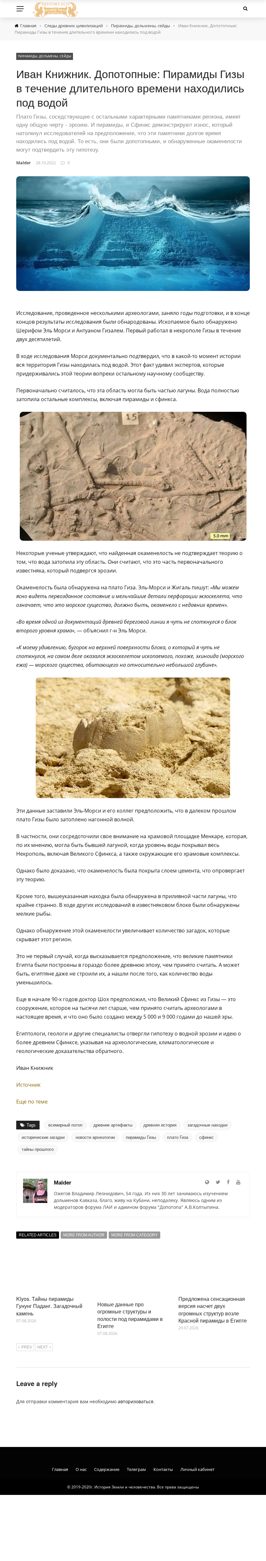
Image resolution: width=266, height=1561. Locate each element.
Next (42, 1347)
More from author (83, 1235)
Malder (23, 163)
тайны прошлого (38, 1149)
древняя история (159, 1125)
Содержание (106, 1469)
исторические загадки (43, 1137)
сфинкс (206, 1137)
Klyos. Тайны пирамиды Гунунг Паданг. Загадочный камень (49, 1306)
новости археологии (95, 1137)
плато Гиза (177, 1137)
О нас (81, 1469)
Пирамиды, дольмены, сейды (44, 56)
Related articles (37, 1235)
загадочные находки (207, 1125)
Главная (60, 1469)
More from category (134, 1235)
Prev (26, 1347)
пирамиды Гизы (141, 1137)
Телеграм (136, 1469)
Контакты (163, 1469)
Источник (28, 1084)
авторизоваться (135, 1401)
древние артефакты (112, 1125)
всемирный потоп (65, 1125)
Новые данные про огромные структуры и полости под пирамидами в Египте (130, 1315)
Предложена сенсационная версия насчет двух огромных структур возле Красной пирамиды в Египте (212, 1309)
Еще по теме (32, 1101)
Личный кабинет (197, 1469)
